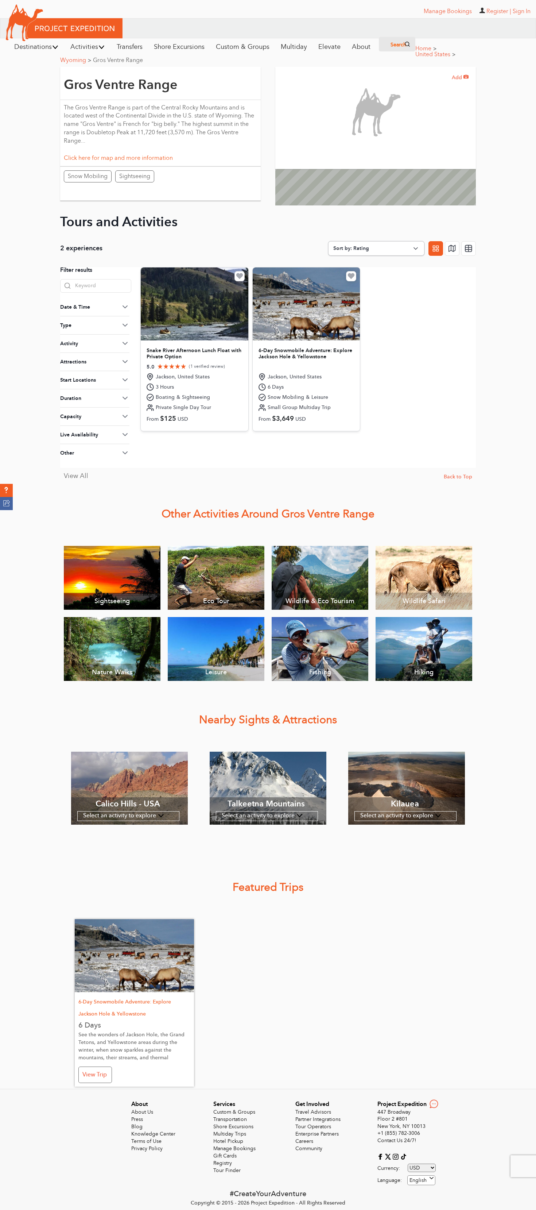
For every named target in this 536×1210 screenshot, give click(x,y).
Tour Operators (313, 1126)
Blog (137, 1126)
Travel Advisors (313, 1112)
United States (435, 54)
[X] (389, 1156)
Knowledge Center (153, 1133)
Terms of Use (146, 1141)
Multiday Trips (229, 1133)
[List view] (468, 248)
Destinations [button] (33, 46)
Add (460, 77)
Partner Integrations (318, 1119)
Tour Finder (227, 1170)
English (418, 1180)
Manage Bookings (234, 1148)
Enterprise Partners (317, 1133)
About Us (142, 1112)
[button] (6, 490)
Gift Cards (225, 1155)
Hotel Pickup (228, 1141)
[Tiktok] (403, 1156)
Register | (498, 11)
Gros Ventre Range (118, 60)
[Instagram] (396, 1156)
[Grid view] (435, 248)
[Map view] (452, 248)
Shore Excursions (233, 1126)
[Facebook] (381, 1156)
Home (425, 49)
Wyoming (75, 60)
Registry (222, 1163)
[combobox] (421, 1180)
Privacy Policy (147, 1148)
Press (137, 1119)
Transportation (230, 1119)
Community (308, 1148)
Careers (304, 1141)
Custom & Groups (234, 1112)
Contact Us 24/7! (396, 1140)
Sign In (522, 11)
